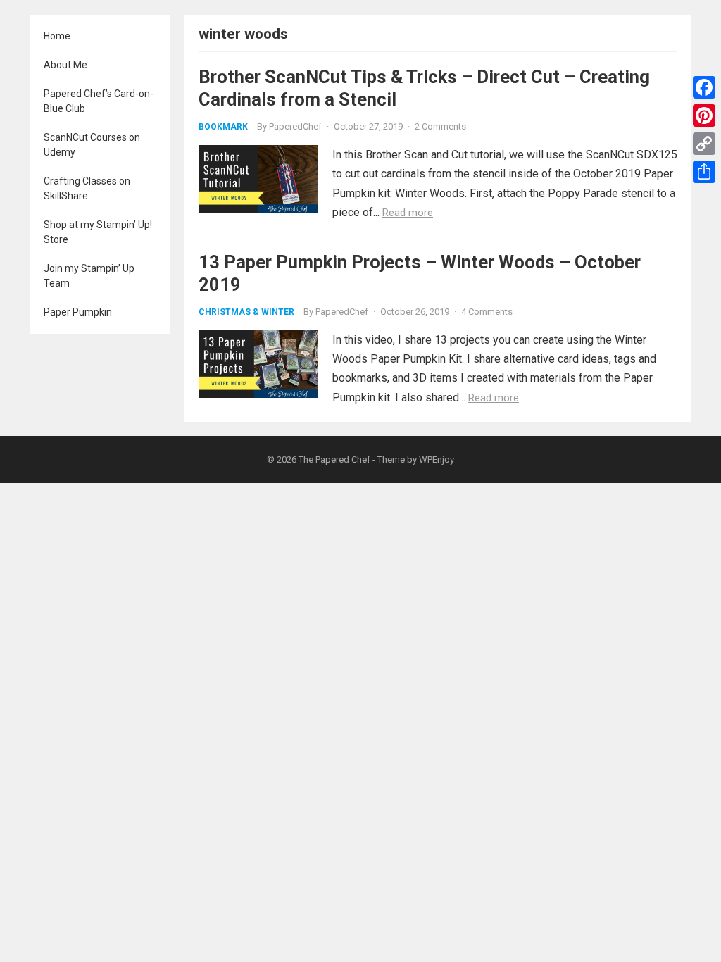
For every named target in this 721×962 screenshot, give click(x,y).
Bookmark (223, 127)
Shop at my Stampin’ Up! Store (98, 232)
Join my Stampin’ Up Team (89, 276)
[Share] (704, 172)
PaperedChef (295, 126)
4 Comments (487, 311)
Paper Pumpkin (78, 312)
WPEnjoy (436, 459)
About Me (65, 64)
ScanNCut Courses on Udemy (92, 145)
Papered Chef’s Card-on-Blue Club (98, 101)
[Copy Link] (704, 144)
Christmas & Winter (246, 312)
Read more (407, 212)
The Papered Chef (334, 459)
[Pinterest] (704, 115)
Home (57, 36)
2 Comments (440, 126)
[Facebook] (704, 87)
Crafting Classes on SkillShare (87, 188)
